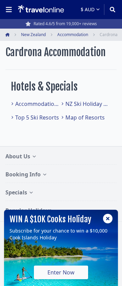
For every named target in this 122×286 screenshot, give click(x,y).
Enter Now (61, 272)
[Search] (110, 9)
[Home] (41, 9)
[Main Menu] (10, 9)
